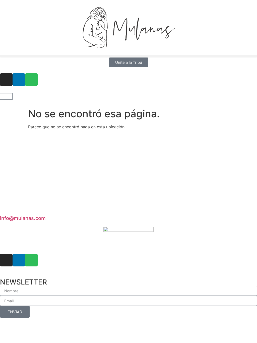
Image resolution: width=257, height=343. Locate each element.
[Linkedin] (19, 79)
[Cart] (6, 96)
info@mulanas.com (23, 218)
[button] (128, 56)
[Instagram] (6, 79)
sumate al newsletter (33, 185)
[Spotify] (31, 79)
